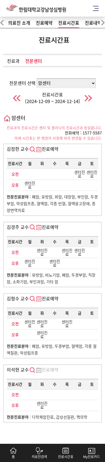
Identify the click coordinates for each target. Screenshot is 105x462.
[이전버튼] (16, 98)
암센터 (17, 117)
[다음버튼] (88, 98)
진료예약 (44, 23)
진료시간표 (68, 23)
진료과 (13, 61)
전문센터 (33, 61)
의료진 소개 (19, 23)
